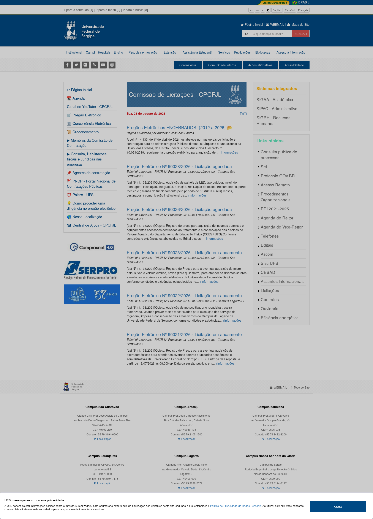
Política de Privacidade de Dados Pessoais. (236, 506)
